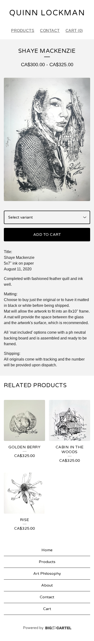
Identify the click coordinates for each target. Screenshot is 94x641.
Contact (50, 31)
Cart (47, 608)
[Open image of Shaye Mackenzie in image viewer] (47, 139)
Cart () (74, 31)
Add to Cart (47, 234)
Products (22, 31)
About (47, 585)
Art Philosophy (47, 573)
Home (47, 550)
